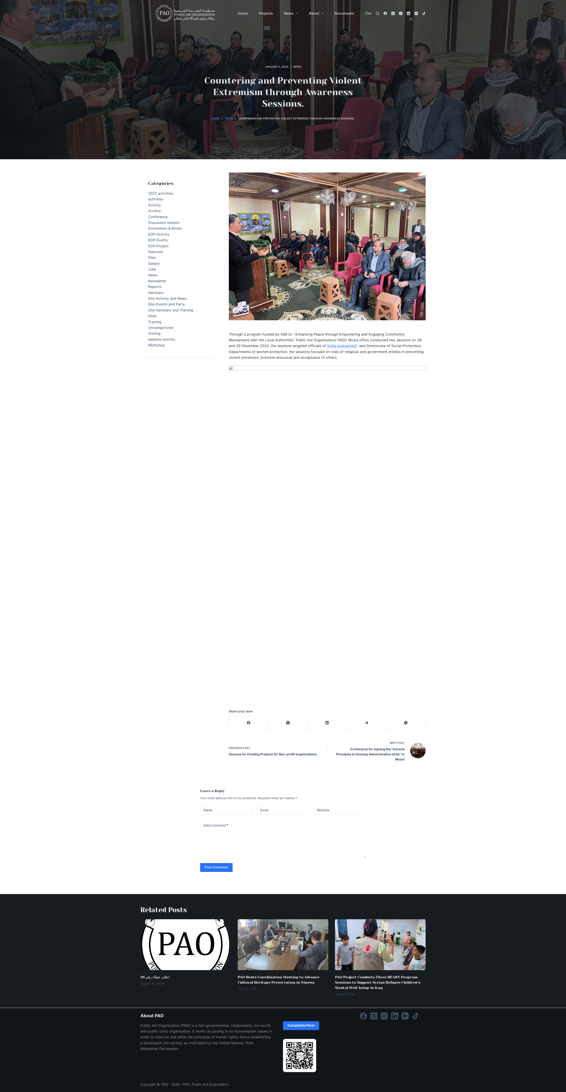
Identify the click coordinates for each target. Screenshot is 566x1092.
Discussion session (164, 222)
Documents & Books (165, 228)
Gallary (154, 263)
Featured (155, 251)
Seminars (155, 292)
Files (152, 257)
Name (207, 810)
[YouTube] (416, 13)
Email (264, 810)
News (288, 13)
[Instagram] (400, 13)
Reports (154, 286)
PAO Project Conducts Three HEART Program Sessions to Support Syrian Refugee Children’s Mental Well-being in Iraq (377, 982)
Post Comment (216, 867)
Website (323, 810)
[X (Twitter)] (393, 13)
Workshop (156, 345)
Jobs (152, 269)
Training (154, 322)
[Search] (377, 13)
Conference (158, 217)
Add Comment (215, 825)
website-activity (161, 339)
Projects (266, 13)
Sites (152, 316)
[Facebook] (385, 13)
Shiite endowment (342, 346)
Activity (154, 205)
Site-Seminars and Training (170, 310)
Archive (154, 211)
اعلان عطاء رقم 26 (154, 977)
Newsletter (157, 281)
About (314, 13)
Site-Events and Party (166, 304)
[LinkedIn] (408, 13)
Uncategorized (160, 327)
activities (155, 199)
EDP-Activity (158, 234)
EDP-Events (158, 240)
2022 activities (160, 193)
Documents (344, 13)
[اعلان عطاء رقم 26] (185, 944)
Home (243, 13)
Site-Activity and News (167, 298)
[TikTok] (424, 13)
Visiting (154, 333)
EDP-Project (158, 246)
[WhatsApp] (406, 723)
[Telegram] (366, 723)
